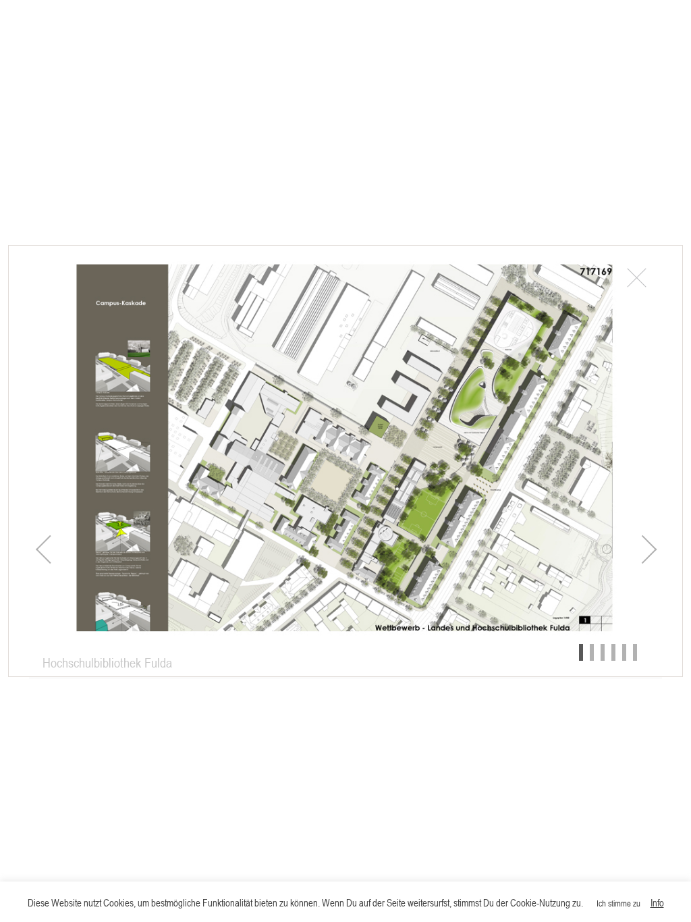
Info (657, 902)
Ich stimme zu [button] (618, 903)
